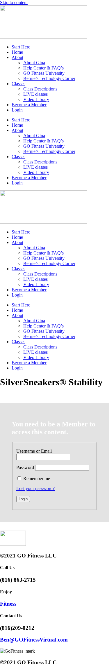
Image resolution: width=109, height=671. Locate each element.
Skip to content (14, 2)
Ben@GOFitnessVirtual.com (34, 640)
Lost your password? (35, 488)
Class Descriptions (40, 88)
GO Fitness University (44, 73)
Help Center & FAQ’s (43, 67)
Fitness (8, 604)
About (17, 57)
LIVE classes (35, 94)
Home (17, 52)
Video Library (36, 99)
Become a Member (29, 104)
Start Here (21, 46)
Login (17, 109)
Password (25, 467)
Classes (18, 83)
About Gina (34, 62)
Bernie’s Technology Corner (49, 78)
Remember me (36, 478)
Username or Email (34, 451)
